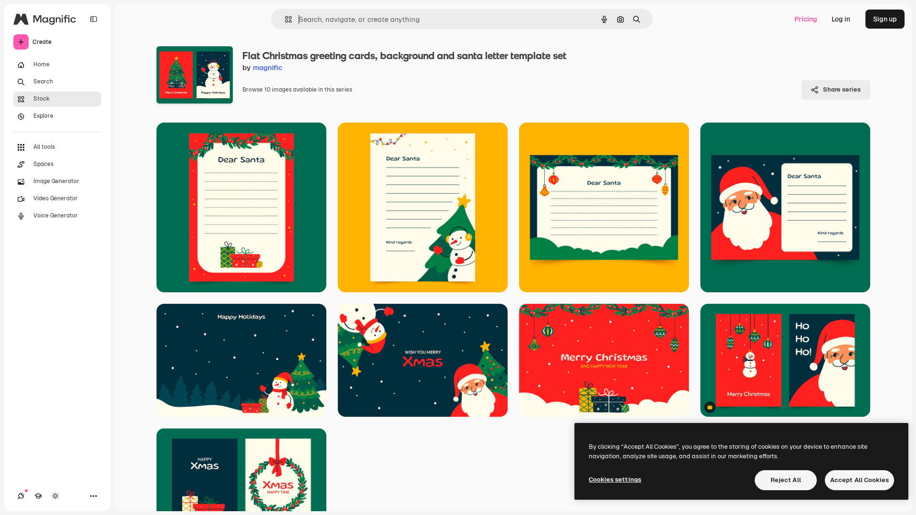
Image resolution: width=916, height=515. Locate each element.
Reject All (785, 480)
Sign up (885, 19)
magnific (267, 67)
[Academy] (38, 496)
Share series (842, 89)
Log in (841, 19)
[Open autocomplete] (284, 19)
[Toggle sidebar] (93, 19)
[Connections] (21, 496)
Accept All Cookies (859, 480)
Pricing (805, 19)
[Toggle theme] (55, 496)
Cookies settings (615, 479)
